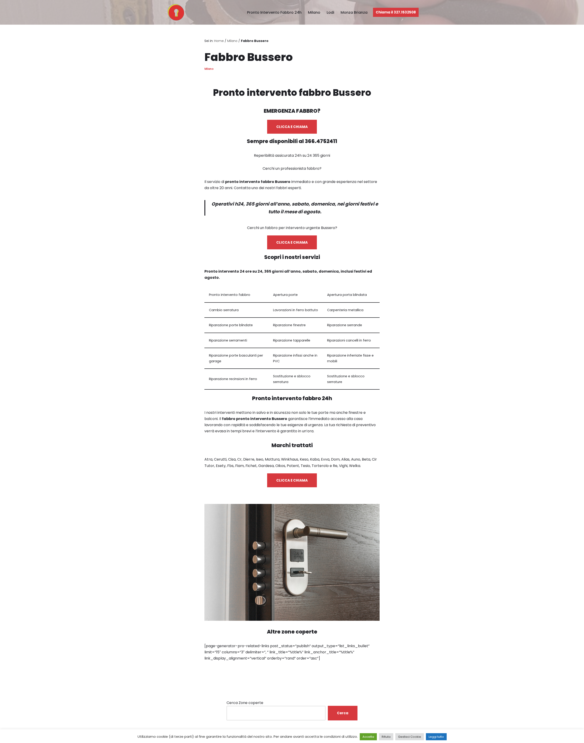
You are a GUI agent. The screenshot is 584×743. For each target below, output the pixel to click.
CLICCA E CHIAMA (292, 126)
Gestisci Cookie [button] (409, 737)
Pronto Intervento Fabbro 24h (274, 12)
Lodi (330, 12)
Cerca (342, 713)
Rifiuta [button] (386, 737)
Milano (314, 12)
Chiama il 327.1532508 (396, 12)
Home (219, 41)
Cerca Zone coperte (245, 702)
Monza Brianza (354, 12)
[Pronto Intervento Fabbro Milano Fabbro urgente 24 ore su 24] (174, 12)
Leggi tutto (436, 737)
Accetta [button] (368, 737)
